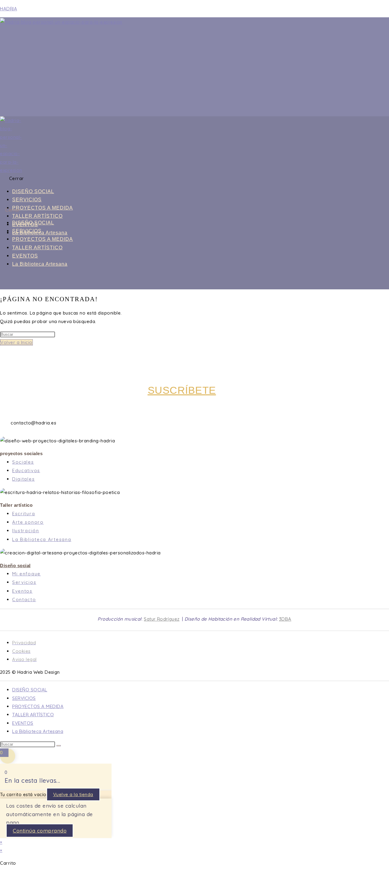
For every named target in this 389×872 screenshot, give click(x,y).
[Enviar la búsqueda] (59, 745)
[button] (155, 178)
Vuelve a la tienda (73, 794)
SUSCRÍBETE (182, 390)
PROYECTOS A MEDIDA (42, 207)
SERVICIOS (27, 199)
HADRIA (8, 9)
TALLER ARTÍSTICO (37, 216)
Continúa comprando (40, 830)
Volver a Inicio (16, 342)
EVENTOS (25, 255)
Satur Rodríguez (161, 619)
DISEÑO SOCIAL (33, 191)
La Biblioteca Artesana (39, 264)
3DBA (285, 619)
